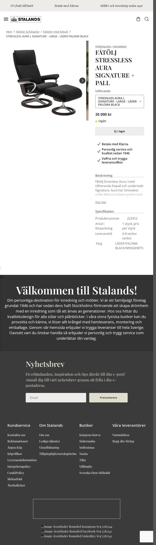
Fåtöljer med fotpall (55, 31)
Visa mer (100, 202)
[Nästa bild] (82, 81)
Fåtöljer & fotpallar (28, 31)
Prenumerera (108, 397)
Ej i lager (119, 131)
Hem (9, 31)
